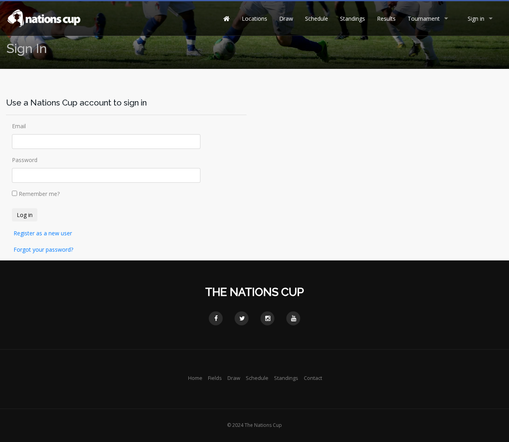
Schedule (316, 18)
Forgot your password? (43, 249)
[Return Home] (43, 18)
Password (24, 160)
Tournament (424, 18)
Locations (254, 18)
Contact (313, 377)
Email (19, 126)
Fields (215, 377)
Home (195, 377)
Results (386, 18)
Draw (286, 18)
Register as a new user (43, 233)
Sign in (476, 18)
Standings (352, 18)
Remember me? (39, 194)
